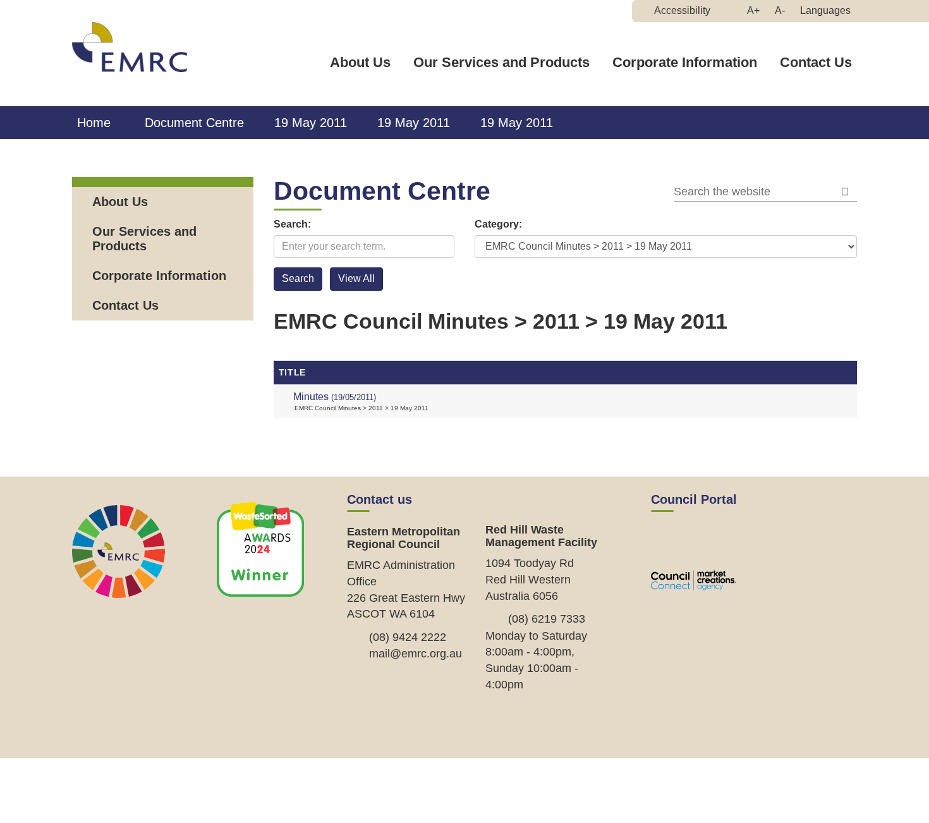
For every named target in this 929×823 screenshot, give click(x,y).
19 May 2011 (310, 123)
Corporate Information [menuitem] (159, 276)
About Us (360, 62)
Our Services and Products (501, 62)
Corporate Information (684, 62)
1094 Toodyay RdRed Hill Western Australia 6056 (529, 579)
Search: (292, 224)
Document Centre (194, 123)
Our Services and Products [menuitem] (144, 238)
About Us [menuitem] (120, 202)
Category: (498, 224)
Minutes (334, 396)
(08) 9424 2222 (407, 637)
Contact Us (816, 62)
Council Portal (694, 499)
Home (94, 123)
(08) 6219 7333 (546, 619)
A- (783, 13)
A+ (756, 13)
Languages (825, 10)
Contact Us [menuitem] (125, 305)
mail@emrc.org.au (415, 653)
